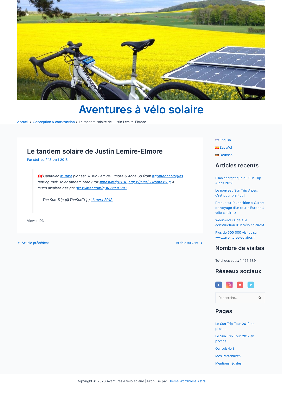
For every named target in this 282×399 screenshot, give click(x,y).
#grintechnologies (167, 176)
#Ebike (66, 176)
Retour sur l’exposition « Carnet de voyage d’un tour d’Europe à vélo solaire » (239, 208)
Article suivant (189, 242)
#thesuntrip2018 (113, 182)
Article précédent (33, 242)
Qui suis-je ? (224, 348)
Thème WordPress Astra (187, 381)
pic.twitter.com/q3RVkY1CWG (101, 188)
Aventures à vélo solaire (141, 109)
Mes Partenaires (228, 356)
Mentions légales (228, 363)
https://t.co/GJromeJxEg (149, 182)
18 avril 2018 (102, 200)
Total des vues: (227, 260)
